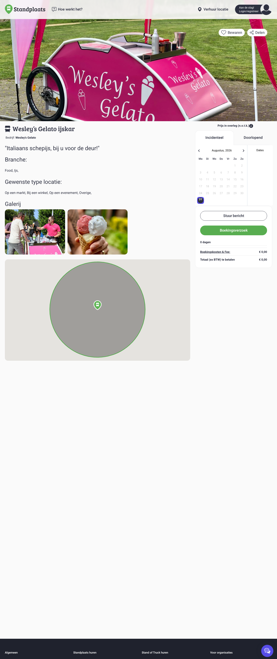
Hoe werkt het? (70, 9)
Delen (260, 32)
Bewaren (235, 32)
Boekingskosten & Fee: (215, 252)
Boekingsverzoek (234, 230)
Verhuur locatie (216, 9)
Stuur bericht (233, 216)
